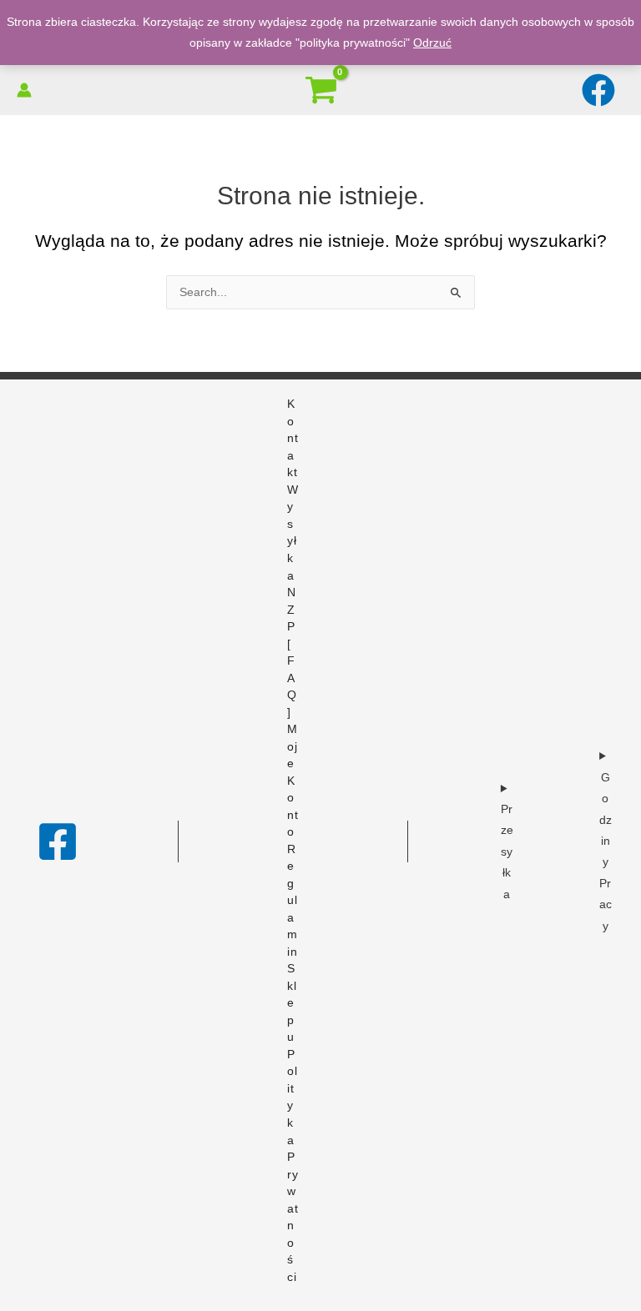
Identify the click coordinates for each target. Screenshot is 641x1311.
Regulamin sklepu (292, 943)
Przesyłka (507, 852)
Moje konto (293, 780)
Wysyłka (293, 533)
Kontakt (293, 438)
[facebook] (600, 90)
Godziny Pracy (605, 851)
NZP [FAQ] (292, 652)
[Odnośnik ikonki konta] (24, 90)
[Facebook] (57, 841)
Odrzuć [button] (432, 43)
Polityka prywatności (293, 1165)
